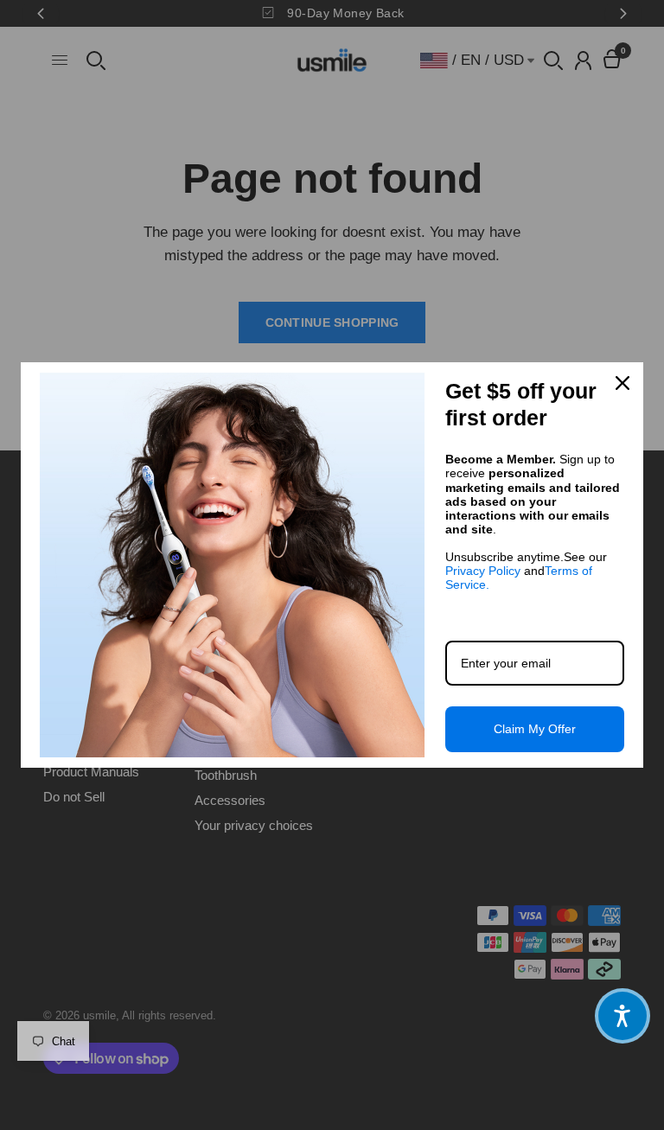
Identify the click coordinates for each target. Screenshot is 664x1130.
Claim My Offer (535, 729)
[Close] (622, 383)
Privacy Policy (482, 571)
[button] (622, 1016)
